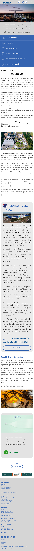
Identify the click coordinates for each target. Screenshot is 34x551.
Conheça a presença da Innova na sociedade (18, 32)
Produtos (4, 507)
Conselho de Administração (7, 497)
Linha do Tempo (5, 485)
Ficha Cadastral (5, 489)
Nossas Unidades (5, 488)
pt (23, 2)
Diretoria (3, 496)
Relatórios (3, 526)
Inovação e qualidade (8, 518)
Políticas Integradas (5, 528)
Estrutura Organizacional (7, 495)
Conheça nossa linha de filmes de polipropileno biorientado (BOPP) (17, 340)
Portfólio (3, 509)
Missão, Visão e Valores (6, 487)
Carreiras (4, 532)
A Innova (3, 484)
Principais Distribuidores (6, 515)
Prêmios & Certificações (6, 521)
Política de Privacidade (6, 548)
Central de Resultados (6, 501)
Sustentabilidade (6, 524)
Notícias (3, 539)
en (26, 2)
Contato (3, 540)
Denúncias (3, 542)
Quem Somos (5, 482)
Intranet (3, 543)
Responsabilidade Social (7, 529)
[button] (31, 3)
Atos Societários (5, 504)
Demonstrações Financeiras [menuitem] (7, 500)
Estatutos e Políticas (5, 503)
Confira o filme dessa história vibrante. (14, 386)
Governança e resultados (9, 492)
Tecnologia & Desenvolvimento (8, 520)
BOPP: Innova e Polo (6, 511)
